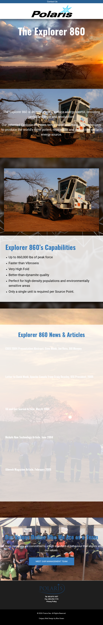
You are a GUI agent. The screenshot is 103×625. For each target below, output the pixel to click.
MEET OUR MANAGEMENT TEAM (51, 561)
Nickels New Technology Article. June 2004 (29, 437)
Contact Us (52, 1)
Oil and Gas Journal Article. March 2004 (27, 409)
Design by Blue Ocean (56, 618)
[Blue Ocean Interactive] (51, 11)
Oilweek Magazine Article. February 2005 (28, 469)
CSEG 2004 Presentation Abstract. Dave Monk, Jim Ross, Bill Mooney (43, 348)
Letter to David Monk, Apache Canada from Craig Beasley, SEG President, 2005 (49, 377)
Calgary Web (43, 618)
